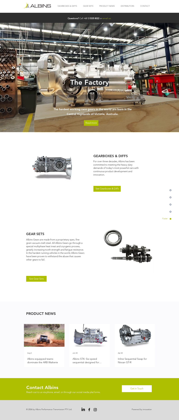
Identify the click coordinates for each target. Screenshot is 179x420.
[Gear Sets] (128, 246)
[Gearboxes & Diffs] (53, 167)
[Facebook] (89, 410)
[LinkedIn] (83, 410)
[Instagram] (95, 410)
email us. (107, 18)
